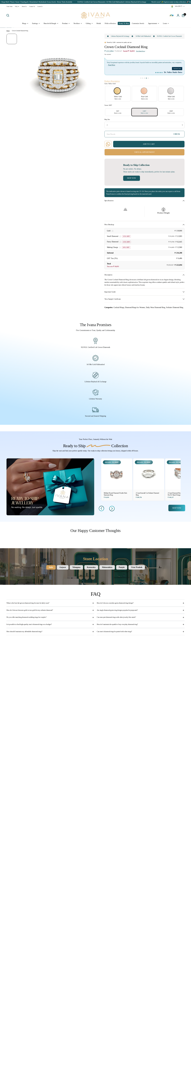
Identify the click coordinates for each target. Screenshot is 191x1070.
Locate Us (39, 6)
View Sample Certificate (112, 299)
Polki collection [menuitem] (110, 23)
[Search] (8, 15)
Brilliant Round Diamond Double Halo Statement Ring (115, 494)
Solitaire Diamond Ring (174, 307)
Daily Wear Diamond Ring (155, 307)
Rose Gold (144, 91)
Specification (109, 201)
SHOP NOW (176, 508)
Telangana (76, 567)
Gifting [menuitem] (88, 23)
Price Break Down (140, 51)
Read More (110, 65)
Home (7, 30)
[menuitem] (10, 6)
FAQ (16, 6)
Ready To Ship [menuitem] (124, 23)
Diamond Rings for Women (135, 307)
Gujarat (63, 567)
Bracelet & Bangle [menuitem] (50, 23)
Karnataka (91, 567)
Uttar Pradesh (136, 567)
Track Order (9, 6)
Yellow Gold (117, 91)
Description (108, 275)
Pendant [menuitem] (65, 23)
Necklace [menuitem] (77, 23)
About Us (24, 6)
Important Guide (110, 292)
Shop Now (131, 178)
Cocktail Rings (119, 307)
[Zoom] (92, 37)
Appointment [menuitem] (152, 23)
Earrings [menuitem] (35, 23)
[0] (183, 15)
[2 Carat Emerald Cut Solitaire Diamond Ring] (148, 474)
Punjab (122, 567)
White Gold (170, 91)
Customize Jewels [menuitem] (138, 23)
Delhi (51, 567)
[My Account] (178, 15)
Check (176, 134)
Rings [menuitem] (24, 23)
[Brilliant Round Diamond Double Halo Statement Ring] (116, 474)
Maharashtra (107, 567)
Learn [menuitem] (165, 23)
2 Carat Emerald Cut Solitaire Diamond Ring (147, 494)
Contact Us (32, 6)
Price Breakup (109, 224)
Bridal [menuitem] (99, 23)
